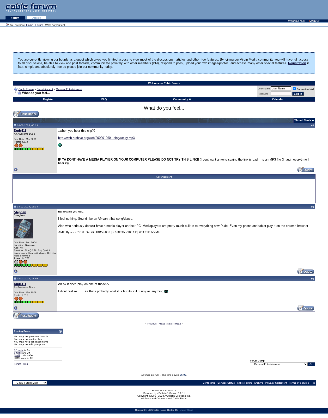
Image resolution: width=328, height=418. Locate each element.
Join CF (315, 20)
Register (48, 99)
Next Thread (174, 323)
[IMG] (17, 355)
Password (263, 93)
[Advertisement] (269, 9)
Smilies (18, 352)
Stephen (20, 212)
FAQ (104, 99)
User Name (264, 88)
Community (180, 99)
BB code (19, 350)
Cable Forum (26, 89)
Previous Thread (156, 323)
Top (313, 382)
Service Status (226, 382)
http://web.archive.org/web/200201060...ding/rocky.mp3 (96, 138)
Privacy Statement (276, 382)
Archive (258, 382)
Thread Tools (302, 120)
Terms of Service (299, 382)
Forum (15, 17)
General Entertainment (69, 89)
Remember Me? (305, 89)
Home (29, 25)
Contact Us (209, 382)
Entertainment (45, 89)
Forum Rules (21, 363)
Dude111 (20, 130)
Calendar (277, 99)
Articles (36, 17)
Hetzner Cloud (186, 410)
